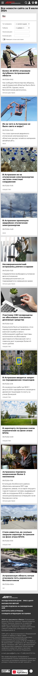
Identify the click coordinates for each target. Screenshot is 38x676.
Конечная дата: (7, 36)
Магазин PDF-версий (10, 603)
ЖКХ (4, 143)
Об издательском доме (11, 601)
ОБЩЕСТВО (6, 189)
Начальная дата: (7, 32)
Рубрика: (5, 28)
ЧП (3, 588)
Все (3, 16)
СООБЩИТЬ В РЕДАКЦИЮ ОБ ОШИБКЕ (16, 613)
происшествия (8, 93)
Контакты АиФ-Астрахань (12, 611)
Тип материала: (7, 24)
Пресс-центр (28, 601)
